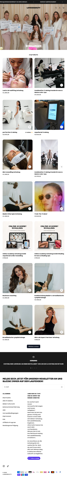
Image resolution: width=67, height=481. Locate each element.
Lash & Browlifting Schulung (13, 90)
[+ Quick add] (29, 85)
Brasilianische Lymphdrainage (14, 337)
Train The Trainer (40, 214)
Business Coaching (9, 295)
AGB (4, 410)
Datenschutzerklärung (11, 407)
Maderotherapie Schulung (12, 214)
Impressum (7, 416)
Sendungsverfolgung (10, 425)
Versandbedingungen (10, 413)
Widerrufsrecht (9, 404)
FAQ (4, 419)
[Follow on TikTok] (8, 466)
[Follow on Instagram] (4, 466)
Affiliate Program (9, 422)
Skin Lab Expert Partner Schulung (46, 337)
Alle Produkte (8, 401)
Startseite (7, 398)
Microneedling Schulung (11, 172)
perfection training (10, 132)
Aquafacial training (41, 132)
